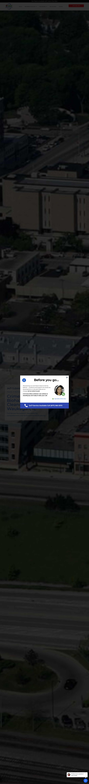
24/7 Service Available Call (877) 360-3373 (45, 405)
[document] (44, 392)
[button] (66, 377)
